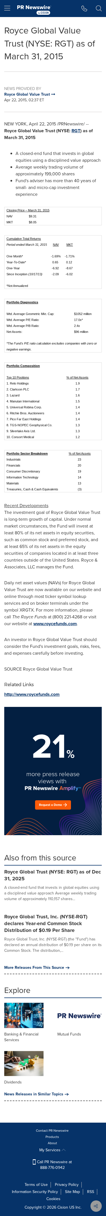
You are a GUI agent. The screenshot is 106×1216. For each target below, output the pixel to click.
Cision (62, 1207)
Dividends (13, 1082)
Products (52, 1136)
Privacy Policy (67, 1185)
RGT (76, 130)
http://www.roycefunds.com (32, 694)
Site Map (72, 1192)
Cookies (53, 1199)
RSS (90, 1192)
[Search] (99, 8)
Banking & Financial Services (21, 1037)
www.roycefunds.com (55, 623)
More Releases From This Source (34, 968)
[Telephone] (84, 8)
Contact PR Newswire (52, 1130)
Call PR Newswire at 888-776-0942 (54, 1165)
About (52, 1143)
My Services (50, 1150)
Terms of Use (36, 1185)
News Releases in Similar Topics (33, 1094)
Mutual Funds (69, 1034)
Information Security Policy (35, 1192)
